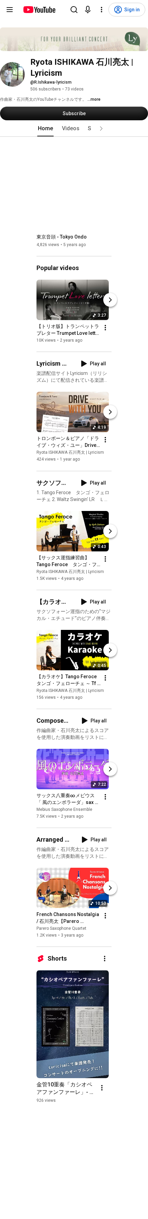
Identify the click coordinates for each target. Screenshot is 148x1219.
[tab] (45, 128)
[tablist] (74, 128)
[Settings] (101, 9)
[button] (101, 128)
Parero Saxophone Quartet (61, 928)
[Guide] (10, 9)
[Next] (110, 300)
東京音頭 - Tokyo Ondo (61, 237)
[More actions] (105, 327)
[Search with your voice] (88, 9)
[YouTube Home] (39, 9)
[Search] (74, 9)
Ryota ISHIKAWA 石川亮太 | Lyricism (70, 452)
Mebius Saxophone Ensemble (64, 809)
